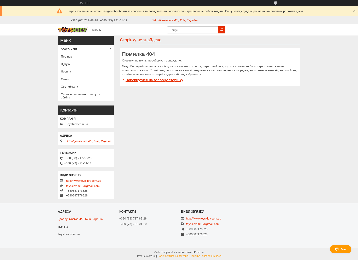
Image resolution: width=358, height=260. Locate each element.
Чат (343, 249)
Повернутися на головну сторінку (154, 80)
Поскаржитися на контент (172, 256)
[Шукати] (221, 29)
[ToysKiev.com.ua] (73, 29)
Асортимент (69, 48)
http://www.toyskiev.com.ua (83, 180)
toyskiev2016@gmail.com (83, 186)
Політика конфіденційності (205, 256)
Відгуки (65, 64)
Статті (65, 79)
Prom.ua (199, 252)
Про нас (66, 56)
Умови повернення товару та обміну (80, 95)
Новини (66, 71)
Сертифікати (69, 86)
